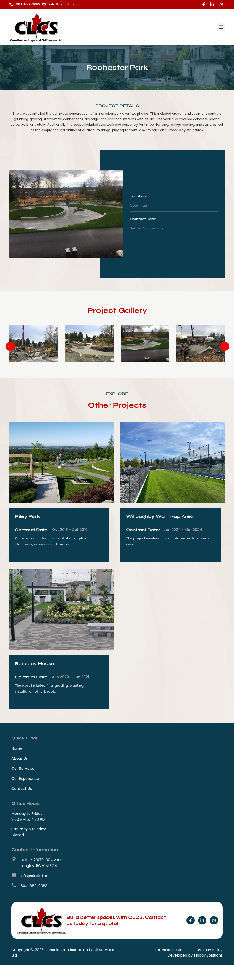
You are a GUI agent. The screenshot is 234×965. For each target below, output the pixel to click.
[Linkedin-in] (202, 920)
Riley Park (27, 516)
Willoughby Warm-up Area (159, 516)
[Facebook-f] (190, 920)
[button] (221, 27)
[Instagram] (214, 920)
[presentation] (6, 344)
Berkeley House (34, 663)
